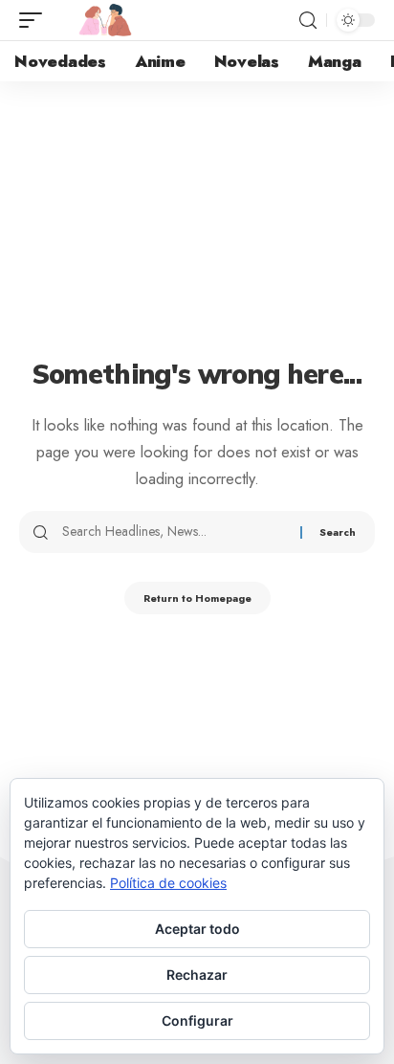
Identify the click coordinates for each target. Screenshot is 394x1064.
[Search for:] (174, 532)
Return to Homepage (197, 598)
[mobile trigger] (35, 20)
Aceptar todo (197, 928)
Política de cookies (168, 883)
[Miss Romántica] (105, 20)
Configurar (197, 1020)
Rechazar (197, 974)
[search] (308, 20)
